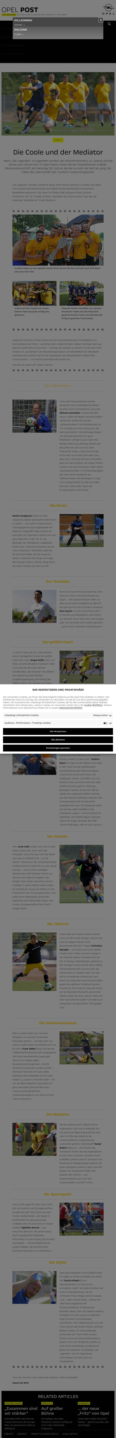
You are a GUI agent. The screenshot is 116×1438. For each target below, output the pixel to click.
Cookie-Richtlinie (93, 705)
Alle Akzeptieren (58, 731)
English (19, 34)
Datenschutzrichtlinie (71, 707)
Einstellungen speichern (58, 748)
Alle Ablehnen (58, 739)
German (19, 24)
